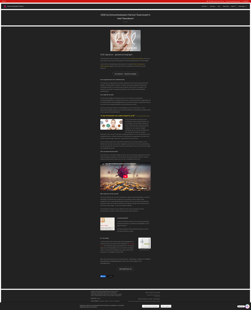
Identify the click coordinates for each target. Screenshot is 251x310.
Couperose (111, 294)
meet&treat (93, 291)
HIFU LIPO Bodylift (104, 291)
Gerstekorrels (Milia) (98, 295)
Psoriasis (120, 294)
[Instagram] (5, 1)
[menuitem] (205, 6)
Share (103, 276)
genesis (98, 298)
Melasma (104, 295)
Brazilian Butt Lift (118, 295)
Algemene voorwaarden (142, 298)
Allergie (112, 295)
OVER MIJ (151, 292)
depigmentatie (93, 294)
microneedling (113, 292)
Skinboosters (101, 301)
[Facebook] (3, 1)
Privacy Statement (156, 298)
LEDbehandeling (100, 294)
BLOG (155, 292)
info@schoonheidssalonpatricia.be (233, 1)
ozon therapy (106, 294)
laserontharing (93, 292)
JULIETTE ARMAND (94, 301)
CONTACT (147, 292)
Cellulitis (108, 295)
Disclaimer (150, 298)
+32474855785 (245, 1)
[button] (233, 6)
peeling (108, 292)
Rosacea (115, 294)
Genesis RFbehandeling (101, 292)
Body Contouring (115, 291)
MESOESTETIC (94, 298)
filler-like (111, 301)
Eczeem (92, 295)
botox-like (107, 301)
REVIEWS (158, 292)
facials (110, 291)
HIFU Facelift (98, 291)
